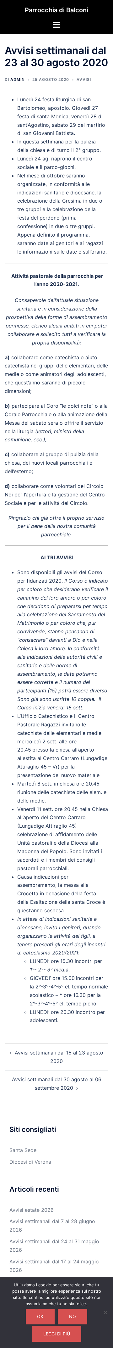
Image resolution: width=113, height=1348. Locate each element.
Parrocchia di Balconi (56, 10)
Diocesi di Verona (30, 1162)
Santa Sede (22, 1150)
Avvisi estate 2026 (31, 1210)
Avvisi (84, 79)
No (72, 1316)
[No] (105, 1312)
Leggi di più (56, 1333)
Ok (40, 1316)
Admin (17, 79)
